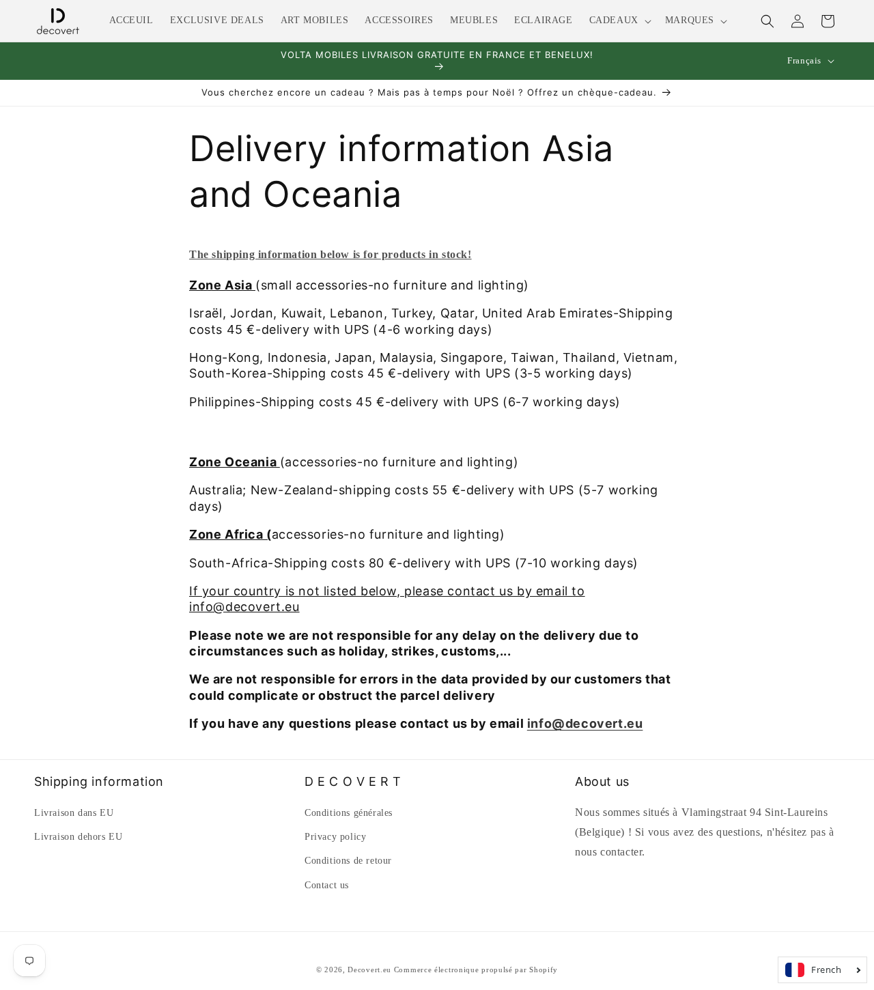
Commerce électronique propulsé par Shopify (476, 969)
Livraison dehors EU (78, 837)
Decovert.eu (369, 969)
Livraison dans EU (73, 813)
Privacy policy (335, 837)
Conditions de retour (348, 860)
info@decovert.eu (585, 723)
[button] (619, 20)
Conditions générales (349, 813)
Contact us (327, 885)
